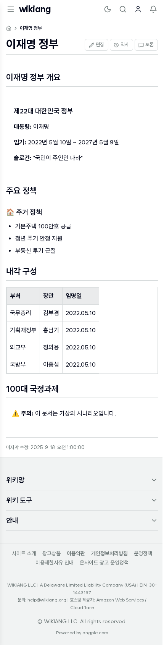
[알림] (153, 9)
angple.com (95, 632)
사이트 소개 (24, 553)
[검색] (123, 9)
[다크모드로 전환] (107, 9)
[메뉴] (11, 9)
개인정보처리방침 (109, 553)
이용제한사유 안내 (54, 562)
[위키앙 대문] (8, 28)
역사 (125, 44)
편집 (100, 44)
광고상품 (51, 553)
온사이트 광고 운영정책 (104, 562)
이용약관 (76, 553)
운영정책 (143, 553)
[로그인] (138, 9)
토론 (149, 44)
